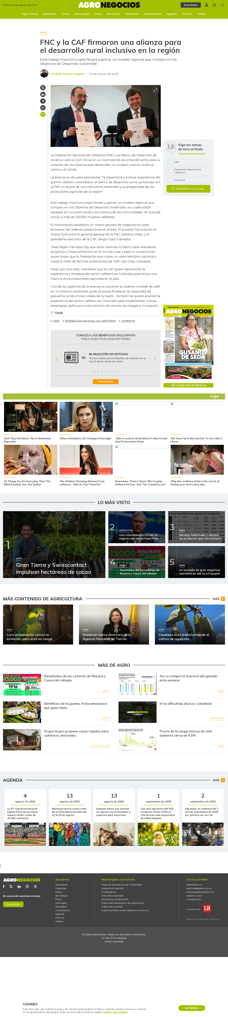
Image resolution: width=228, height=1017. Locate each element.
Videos (201, 14)
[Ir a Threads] (35, 886)
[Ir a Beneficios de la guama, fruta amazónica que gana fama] (22, 712)
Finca (98, 14)
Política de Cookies (112, 906)
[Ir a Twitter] (11, 886)
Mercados (113, 14)
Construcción (99, 745)
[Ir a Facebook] (3, 886)
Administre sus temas (190, 188)
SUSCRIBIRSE (105, 381)
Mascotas (49, 14)
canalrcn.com (194, 895)
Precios (187, 14)
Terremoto (217, 718)
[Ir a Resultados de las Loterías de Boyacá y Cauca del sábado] (22, 684)
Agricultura (30, 14)
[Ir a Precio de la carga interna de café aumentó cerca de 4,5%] (138, 740)
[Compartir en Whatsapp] (43, 107)
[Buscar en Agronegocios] (222, 5)
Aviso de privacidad (112, 895)
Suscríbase (190, 5)
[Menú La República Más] (214, 5)
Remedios (132, 14)
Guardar (43, 114)
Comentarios (152, 14)
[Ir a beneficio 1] (94, 371)
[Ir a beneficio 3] (101, 371)
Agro (105, 690)
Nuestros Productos (112, 888)
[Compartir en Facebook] (43, 101)
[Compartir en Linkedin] (43, 94)
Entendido (191, 1008)
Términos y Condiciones (114, 899)
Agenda (171, 14)
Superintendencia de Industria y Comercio (125, 910)
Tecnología (81, 14)
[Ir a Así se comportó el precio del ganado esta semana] (138, 684)
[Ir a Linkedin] (19, 886)
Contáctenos (108, 892)
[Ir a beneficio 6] (113, 371)
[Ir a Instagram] (27, 886)
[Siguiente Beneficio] (154, 359)
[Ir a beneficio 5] (109, 371)
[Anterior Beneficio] (57, 359)
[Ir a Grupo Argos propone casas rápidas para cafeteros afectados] (22, 740)
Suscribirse (13, 904)
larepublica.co (194, 884)
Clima (65, 14)
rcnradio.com (193, 899)
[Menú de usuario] (206, 5)
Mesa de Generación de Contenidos (121, 884)
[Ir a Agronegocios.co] (21, 880)
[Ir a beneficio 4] (105, 371)
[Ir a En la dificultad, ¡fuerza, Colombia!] (138, 712)
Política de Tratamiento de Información (122, 903)
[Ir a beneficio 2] (98, 371)
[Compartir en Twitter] (43, 87)
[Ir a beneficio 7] (117, 371)
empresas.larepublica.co (200, 892)
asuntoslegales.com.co (199, 888)
